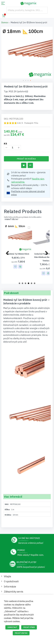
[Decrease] (6, 147)
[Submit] (44, 10)
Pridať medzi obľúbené (23, 165)
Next (45, 252)
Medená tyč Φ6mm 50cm (18, 254)
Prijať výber (29, 627)
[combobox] (27, 10)
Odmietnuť (12, 627)
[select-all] (11, 219)
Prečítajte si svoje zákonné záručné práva (28, 193)
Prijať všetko (21, 633)
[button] (23, 81)
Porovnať (30, 165)
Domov (4, 22)
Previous (8, 252)
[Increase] (18, 147)
